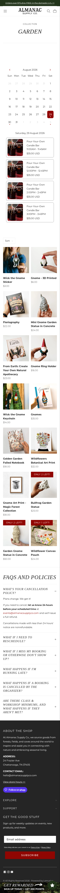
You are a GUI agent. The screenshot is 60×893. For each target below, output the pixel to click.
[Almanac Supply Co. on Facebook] (5, 872)
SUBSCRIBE (30, 855)
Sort (7, 240)
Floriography (11, 322)
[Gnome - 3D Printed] (44, 260)
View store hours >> (14, 781)
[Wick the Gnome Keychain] (16, 396)
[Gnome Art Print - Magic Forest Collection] (16, 485)
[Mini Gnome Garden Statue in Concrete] (44, 304)
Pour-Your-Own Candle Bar (36, 143)
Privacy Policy (45, 847)
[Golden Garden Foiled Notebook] (16, 441)
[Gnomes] (44, 396)
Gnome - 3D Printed (43, 278)
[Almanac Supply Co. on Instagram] (8, 872)
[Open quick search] (48, 11)
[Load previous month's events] (10, 70)
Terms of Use (35, 847)
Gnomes (36, 414)
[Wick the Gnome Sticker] (16, 260)
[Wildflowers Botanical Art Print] (44, 441)
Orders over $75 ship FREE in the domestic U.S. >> (29, 3)
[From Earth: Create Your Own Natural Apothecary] (16, 348)
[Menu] (5, 11)
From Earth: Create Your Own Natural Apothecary (15, 370)
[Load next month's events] (50, 70)
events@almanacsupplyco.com (21, 613)
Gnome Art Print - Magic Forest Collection (14, 506)
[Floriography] (16, 304)
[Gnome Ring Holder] (44, 348)
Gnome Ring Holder (43, 366)
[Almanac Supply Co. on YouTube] (12, 872)
